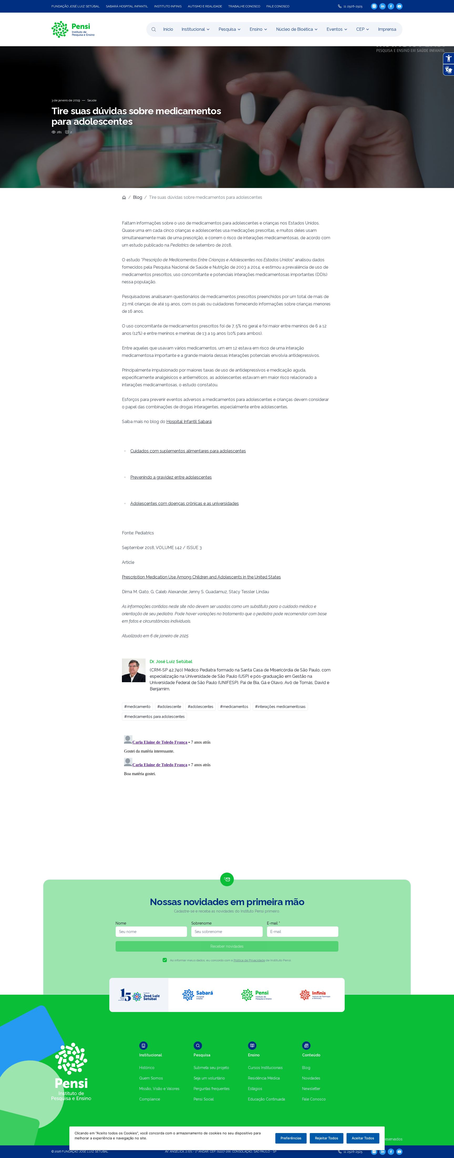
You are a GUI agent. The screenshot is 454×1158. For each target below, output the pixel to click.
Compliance (149, 1099)
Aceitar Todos (363, 1138)
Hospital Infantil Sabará (188, 421)
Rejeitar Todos (326, 1138)
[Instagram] (374, 6)
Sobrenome (201, 923)
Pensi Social (204, 1099)
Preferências (291, 1138)
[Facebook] (391, 6)
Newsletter (311, 1089)
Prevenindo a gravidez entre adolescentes (171, 477)
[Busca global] (153, 29)
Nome (121, 923)
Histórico (146, 1068)
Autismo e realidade (205, 6)
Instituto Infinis (168, 6)
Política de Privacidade (249, 960)
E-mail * (273, 923)
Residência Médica (264, 1078)
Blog (137, 197)
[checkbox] (165, 960)
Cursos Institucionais (265, 1068)
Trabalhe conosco (244, 6)
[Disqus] (227, 798)
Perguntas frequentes (212, 1089)
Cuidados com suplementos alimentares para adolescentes (188, 450)
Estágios (255, 1089)
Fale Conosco (314, 1099)
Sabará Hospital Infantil (127, 6)
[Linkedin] (382, 6)
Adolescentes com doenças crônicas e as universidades (184, 503)
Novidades (311, 1078)
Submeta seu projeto (211, 1068)
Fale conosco (277, 6)
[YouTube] (399, 6)
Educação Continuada (266, 1099)
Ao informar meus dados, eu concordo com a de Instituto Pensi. (231, 960)
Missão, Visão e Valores (159, 1089)
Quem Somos (151, 1078)
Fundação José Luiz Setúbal (75, 6)
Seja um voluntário (209, 1078)
